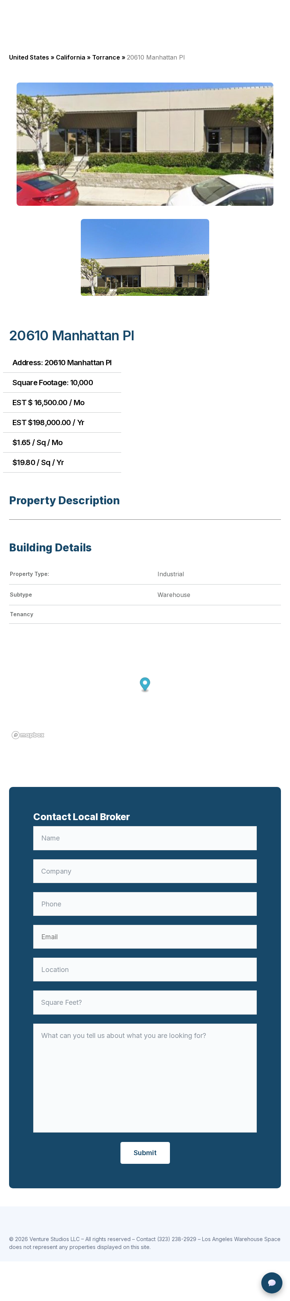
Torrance (106, 57)
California (70, 57)
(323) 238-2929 (176, 1239)
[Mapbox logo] (28, 735)
